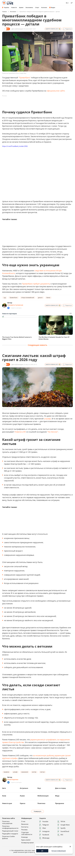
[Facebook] (8, 308)
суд (5, 297)
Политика (41, 803)
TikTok (63, 821)
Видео (53, 7)
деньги (40, 297)
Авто (4, 788)
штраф (15, 772)
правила (6, 772)
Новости (14, 7)
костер (34, 772)
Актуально (24, 788)
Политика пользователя (7, 822)
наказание (24, 772)
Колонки (44, 7)
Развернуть (37, 811)
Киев (4, 796)
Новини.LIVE (20, 432)
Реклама (24, 830)
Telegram (45, 825)
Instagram (45, 831)
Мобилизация (43, 796)
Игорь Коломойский (27, 297)
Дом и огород (60, 788)
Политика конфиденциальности (10, 827)
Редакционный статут (10, 831)
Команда (24, 837)
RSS (62, 835)
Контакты (24, 827)
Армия (21, 7)
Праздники (59, 803)
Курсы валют (26, 840)
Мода (57, 796)
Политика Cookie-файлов (8, 837)
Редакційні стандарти (10, 834)
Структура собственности (26, 833)
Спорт (37, 7)
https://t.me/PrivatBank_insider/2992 (15, 146)
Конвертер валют (27, 843)
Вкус (39, 788)
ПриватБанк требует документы (36, 283)
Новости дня (7, 803)
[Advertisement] (35, 101)
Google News (65, 825)
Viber (44, 828)
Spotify (63, 828)
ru (67, 3)
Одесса (22, 803)
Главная (4, 11)
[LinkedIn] (8, 782)
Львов (22, 796)
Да (42, 851)
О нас (23, 821)
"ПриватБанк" (24, 77)
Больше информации (59, 851)
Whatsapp (45, 838)
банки (48, 297)
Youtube (45, 821)
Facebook (45, 835)
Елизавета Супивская (15, 305)
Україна (6, 7)
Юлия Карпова (12, 779)
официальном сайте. (56, 90)
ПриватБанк (13, 297)
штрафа (47, 418)
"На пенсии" (52, 432)
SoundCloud (65, 831)
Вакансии (24, 824)
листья (42, 772)
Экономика (29, 7)
